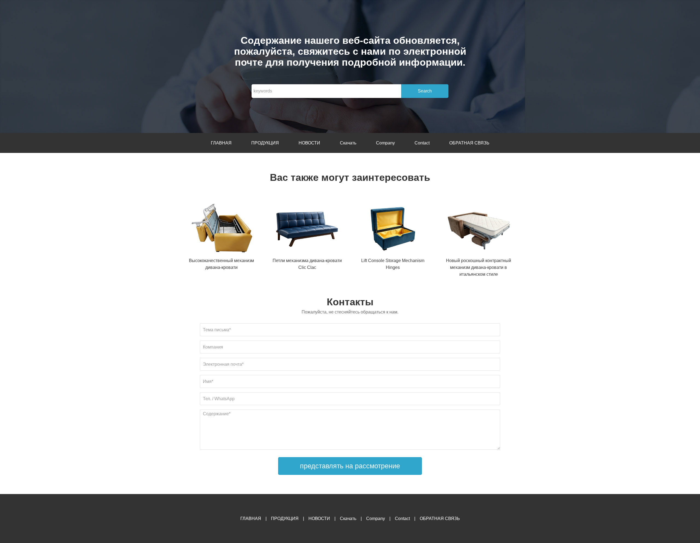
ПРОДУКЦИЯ (265, 143)
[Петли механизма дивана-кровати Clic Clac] (307, 229)
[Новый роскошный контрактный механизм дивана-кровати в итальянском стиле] (478, 229)
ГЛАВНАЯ (221, 143)
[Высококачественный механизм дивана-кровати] (221, 229)
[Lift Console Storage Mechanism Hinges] (392, 229)
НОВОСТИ (309, 143)
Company (385, 143)
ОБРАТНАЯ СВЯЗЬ (469, 143)
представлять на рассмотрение (350, 466)
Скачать (348, 143)
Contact (422, 143)
